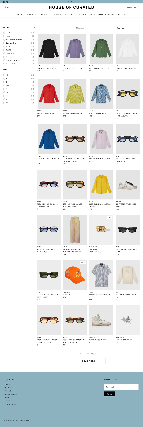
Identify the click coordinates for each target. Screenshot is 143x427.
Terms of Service (10, 404)
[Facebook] (4, 2)
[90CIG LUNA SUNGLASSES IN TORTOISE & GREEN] (75, 185)
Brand (6, 27)
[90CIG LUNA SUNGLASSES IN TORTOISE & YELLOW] (49, 320)
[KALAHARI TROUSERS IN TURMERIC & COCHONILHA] (75, 230)
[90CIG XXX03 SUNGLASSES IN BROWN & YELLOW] (75, 139)
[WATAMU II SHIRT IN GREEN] (75, 94)
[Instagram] (7, 2)
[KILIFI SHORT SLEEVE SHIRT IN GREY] (101, 275)
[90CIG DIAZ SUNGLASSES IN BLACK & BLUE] (49, 230)
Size (5, 70)
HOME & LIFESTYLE (57, 14)
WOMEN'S (30, 14)
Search (6, 397)
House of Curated (13, 420)
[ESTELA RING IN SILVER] (128, 320)
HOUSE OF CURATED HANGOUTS (102, 14)
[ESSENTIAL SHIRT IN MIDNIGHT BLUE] (49, 139)
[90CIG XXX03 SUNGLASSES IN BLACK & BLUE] (128, 139)
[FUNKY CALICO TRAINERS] (101, 320)
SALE (72, 14)
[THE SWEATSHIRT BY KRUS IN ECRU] (128, 275)
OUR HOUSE (122, 14)
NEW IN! (19, 14)
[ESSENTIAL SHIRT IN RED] (49, 94)
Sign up (109, 394)
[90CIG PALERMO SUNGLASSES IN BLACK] (128, 230)
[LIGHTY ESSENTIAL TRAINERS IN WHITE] (128, 185)
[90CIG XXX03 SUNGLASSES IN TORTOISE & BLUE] (49, 185)
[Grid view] (39, 28)
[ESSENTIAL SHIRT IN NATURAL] (128, 49)
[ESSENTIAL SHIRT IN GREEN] (101, 49)
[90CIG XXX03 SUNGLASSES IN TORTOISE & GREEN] (75, 320)
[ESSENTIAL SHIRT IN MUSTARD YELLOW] (101, 185)
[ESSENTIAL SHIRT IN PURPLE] (75, 49)
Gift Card (7, 391)
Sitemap (7, 401)
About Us (7, 384)
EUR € (135, 2)
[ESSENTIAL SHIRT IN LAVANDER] (101, 139)
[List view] (43, 28)
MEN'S (42, 14)
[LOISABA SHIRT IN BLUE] (101, 94)
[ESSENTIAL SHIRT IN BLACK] (49, 49)
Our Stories (8, 388)
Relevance (120, 28)
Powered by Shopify (24, 420)
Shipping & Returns (10, 394)
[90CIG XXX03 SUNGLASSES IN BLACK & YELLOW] (128, 94)
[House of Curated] (71, 7)
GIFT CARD (82, 14)
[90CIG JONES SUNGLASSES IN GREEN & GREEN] (49, 275)
